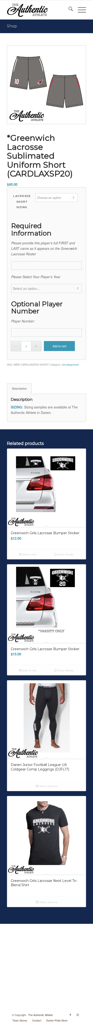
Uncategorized (70, 364)
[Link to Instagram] (77, 1014)
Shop (12, 26)
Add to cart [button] (29, 554)
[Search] (68, 9)
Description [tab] (19, 389)
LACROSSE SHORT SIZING (22, 201)
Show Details (65, 554)
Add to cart (59, 346)
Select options (48, 786)
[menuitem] (68, 9)
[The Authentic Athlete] (38, 9)
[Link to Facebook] (70, 1014)
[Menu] (79, 9)
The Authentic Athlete (40, 1015)
